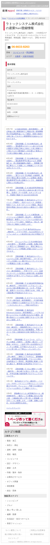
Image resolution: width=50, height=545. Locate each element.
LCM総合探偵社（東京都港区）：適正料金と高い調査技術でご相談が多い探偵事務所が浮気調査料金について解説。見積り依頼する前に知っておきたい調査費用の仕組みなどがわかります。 (24, 134)
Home (4, 18)
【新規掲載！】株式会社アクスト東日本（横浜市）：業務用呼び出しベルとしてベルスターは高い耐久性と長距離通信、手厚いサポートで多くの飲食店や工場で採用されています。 (24, 329)
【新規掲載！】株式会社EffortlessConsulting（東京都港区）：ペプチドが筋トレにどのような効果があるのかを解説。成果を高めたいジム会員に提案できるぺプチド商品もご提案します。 (25, 315)
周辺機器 (30, 52)
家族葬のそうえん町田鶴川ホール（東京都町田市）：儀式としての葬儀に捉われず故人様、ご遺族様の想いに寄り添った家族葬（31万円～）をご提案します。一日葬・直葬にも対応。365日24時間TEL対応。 (25, 398)
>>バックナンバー (13, 408)
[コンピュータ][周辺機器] (16, 18)
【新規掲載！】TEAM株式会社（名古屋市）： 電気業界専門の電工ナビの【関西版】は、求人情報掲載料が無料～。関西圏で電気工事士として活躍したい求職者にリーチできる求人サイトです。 (24, 163)
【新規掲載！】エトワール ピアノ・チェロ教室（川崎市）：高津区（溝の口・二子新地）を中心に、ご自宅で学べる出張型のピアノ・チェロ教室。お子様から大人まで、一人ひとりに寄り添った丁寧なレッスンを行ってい (24, 344)
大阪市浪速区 (28, 56)
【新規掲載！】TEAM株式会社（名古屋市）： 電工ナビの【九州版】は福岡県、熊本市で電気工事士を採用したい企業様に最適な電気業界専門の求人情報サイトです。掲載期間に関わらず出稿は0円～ (24, 178)
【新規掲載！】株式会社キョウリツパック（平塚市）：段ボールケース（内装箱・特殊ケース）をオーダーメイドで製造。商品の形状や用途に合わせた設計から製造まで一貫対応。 (24, 205)
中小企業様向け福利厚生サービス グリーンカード (19, 2)
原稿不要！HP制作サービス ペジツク (29, 10)
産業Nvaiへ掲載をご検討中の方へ (27, 13)
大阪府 (17, 56)
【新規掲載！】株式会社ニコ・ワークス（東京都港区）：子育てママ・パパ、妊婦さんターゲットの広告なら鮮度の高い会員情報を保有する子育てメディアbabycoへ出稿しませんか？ (24, 273)
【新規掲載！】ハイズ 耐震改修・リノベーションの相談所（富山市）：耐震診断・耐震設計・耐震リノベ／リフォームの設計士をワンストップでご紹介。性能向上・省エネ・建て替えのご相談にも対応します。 (24, 219)
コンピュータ (18, 52)
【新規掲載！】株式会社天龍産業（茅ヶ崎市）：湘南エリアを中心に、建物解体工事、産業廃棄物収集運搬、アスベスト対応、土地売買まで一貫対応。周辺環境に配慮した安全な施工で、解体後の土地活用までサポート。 (24, 359)
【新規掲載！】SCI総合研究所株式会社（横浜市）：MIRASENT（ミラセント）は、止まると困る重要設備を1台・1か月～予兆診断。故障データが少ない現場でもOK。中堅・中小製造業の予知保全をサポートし (24, 288)
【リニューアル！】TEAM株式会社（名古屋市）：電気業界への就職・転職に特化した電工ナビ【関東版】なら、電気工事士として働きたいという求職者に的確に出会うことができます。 (24, 246)
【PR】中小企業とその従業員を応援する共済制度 (32, 6)
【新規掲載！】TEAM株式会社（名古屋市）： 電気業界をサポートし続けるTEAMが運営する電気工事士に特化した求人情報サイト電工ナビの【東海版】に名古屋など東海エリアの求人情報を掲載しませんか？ (24, 148)
